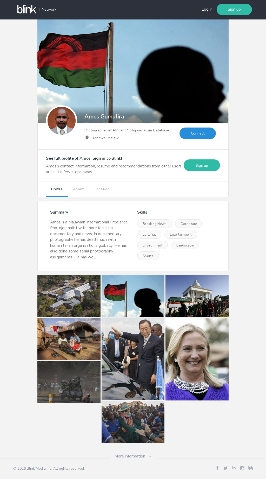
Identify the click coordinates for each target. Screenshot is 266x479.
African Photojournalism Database (140, 130)
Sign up (234, 9)
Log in (207, 9)
